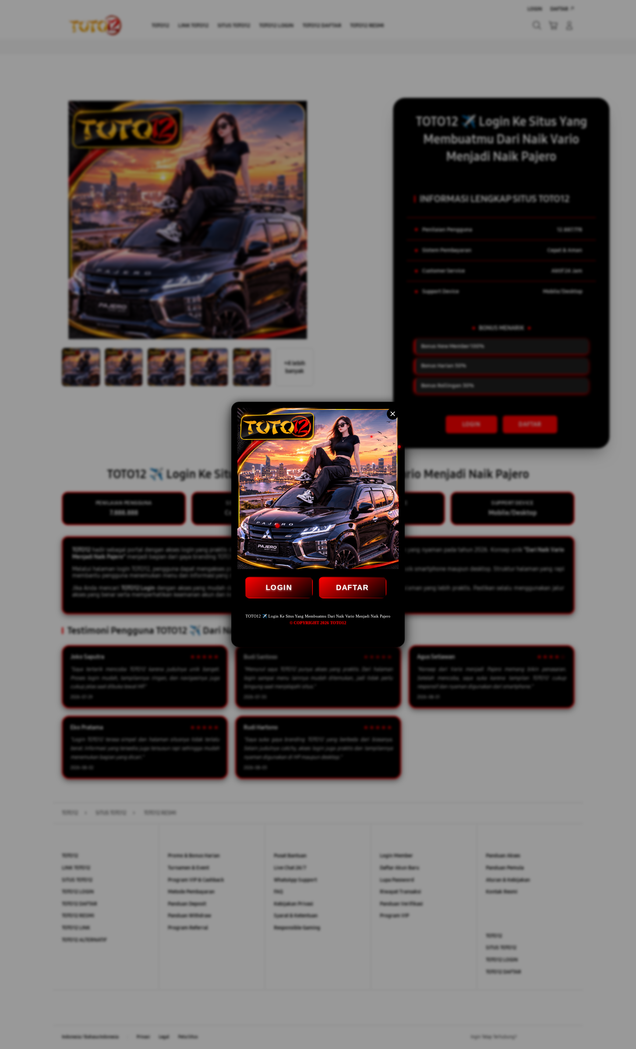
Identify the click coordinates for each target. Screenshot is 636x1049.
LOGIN (279, 587)
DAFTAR (352, 587)
